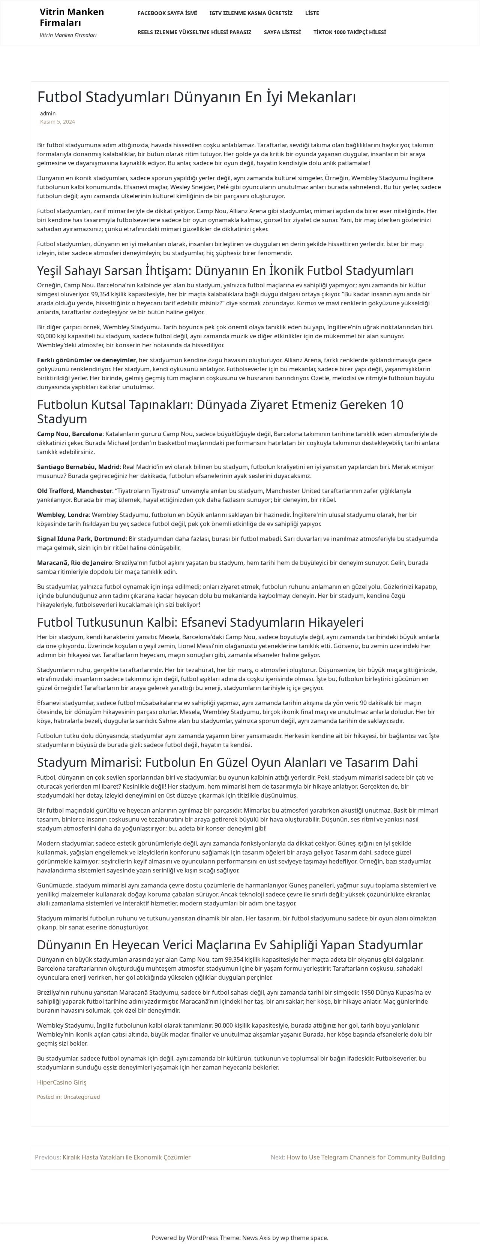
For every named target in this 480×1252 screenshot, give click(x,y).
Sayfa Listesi (282, 32)
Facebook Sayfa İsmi (167, 12)
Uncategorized (81, 1096)
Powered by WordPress (185, 1238)
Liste (312, 12)
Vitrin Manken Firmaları (72, 17)
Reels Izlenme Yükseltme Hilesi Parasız (194, 32)
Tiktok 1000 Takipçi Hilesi (350, 32)
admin (48, 113)
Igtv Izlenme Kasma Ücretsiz (251, 12)
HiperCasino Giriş (62, 1082)
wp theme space (303, 1238)
